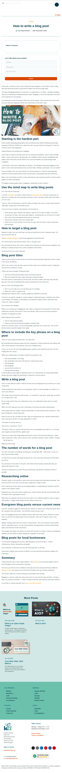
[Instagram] (33, 748)
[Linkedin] (41, 748)
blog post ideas (6, 570)
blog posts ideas (37, 195)
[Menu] (57, 4)
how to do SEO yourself (33, 583)
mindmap (11, 195)
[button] (40, 756)
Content (31, 21)
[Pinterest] (54, 748)
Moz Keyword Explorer (11, 238)
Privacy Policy (35, 733)
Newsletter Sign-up (9, 750)
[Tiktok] (37, 748)
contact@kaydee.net (11, 758)
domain (35, 562)
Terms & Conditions (37, 735)
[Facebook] (50, 748)
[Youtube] (45, 748)
